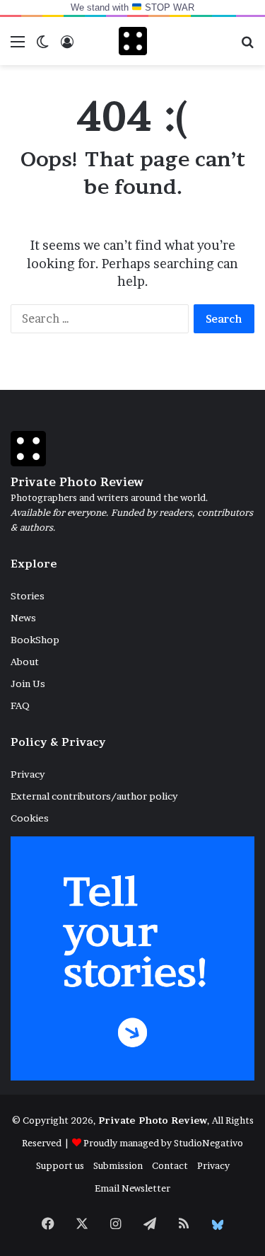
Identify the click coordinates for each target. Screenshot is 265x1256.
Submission (118, 1165)
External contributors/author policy (94, 796)
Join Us (28, 683)
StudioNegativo (208, 1142)
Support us (60, 1165)
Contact (170, 1165)
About (25, 661)
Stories (28, 595)
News (23, 617)
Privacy (28, 774)
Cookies (30, 818)
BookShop (35, 639)
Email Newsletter (132, 1188)
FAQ (20, 705)
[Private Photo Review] (133, 41)
